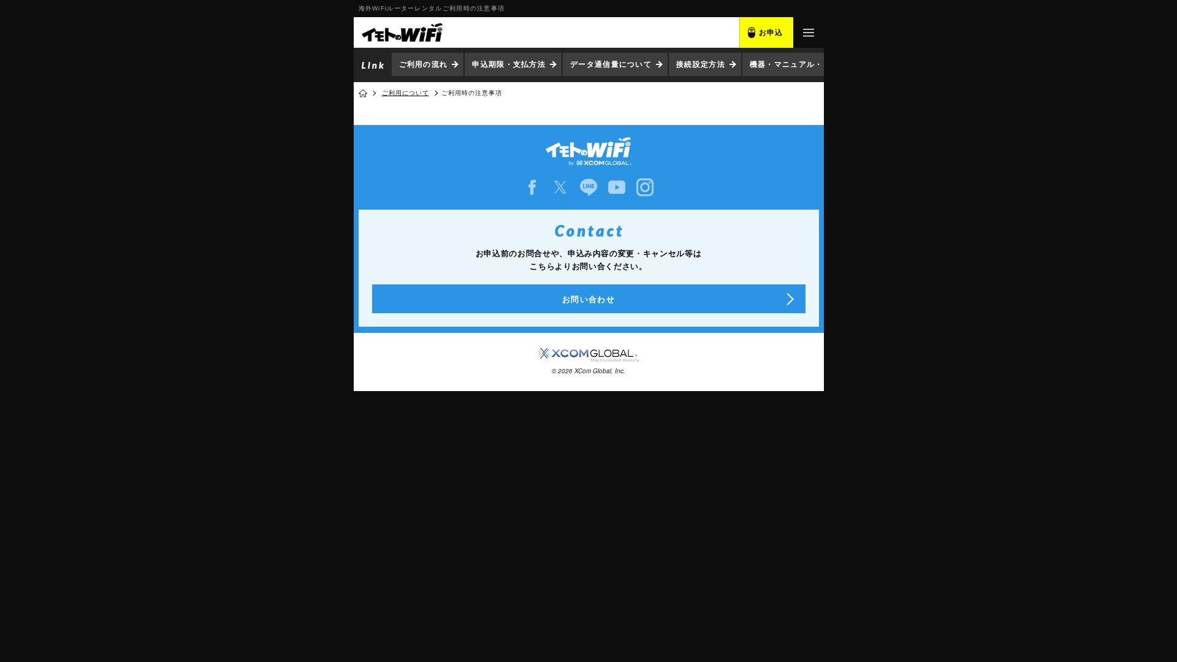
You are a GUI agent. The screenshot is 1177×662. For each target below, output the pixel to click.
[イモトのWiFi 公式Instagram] (645, 187)
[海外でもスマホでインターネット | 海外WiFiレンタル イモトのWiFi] (401, 32)
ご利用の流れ (423, 64)
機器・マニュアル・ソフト (799, 64)
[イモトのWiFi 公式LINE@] (588, 187)
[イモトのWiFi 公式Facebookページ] (532, 187)
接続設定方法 (700, 64)
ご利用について (405, 92)
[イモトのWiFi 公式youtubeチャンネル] (616, 187)
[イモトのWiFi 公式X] (560, 187)
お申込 (771, 32)
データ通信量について (611, 64)
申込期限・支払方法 (509, 64)
